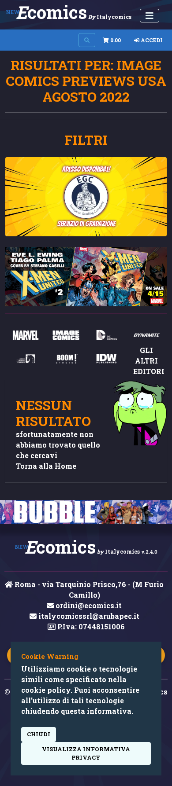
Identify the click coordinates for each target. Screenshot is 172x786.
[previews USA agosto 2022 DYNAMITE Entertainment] (147, 337)
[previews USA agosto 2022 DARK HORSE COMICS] (25, 361)
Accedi (151, 40)
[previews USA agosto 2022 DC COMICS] (106, 337)
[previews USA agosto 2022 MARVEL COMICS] (25, 337)
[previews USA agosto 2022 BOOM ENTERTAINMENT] (66, 361)
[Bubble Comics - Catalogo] (86, 512)
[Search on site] (87, 40)
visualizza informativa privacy (86, 753)
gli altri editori (149, 360)
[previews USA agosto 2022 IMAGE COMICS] (66, 337)
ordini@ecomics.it (88, 605)
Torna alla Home (46, 465)
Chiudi (38, 734)
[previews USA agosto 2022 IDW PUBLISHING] (106, 361)
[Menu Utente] (149, 15)
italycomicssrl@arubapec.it (88, 616)
